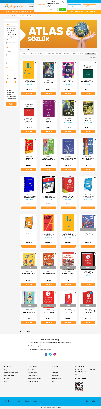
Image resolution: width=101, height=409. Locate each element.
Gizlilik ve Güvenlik (33, 381)
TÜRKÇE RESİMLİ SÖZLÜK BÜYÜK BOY (29, 159)
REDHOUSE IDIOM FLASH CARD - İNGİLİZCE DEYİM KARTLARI (29, 311)
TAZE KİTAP (9, 32)
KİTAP (7, 12)
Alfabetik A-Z (24, 53)
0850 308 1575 (82, 379)
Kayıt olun (71, 346)
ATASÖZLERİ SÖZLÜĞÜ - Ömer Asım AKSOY (28, 120)
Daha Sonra (53, 9)
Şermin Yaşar (10, 92)
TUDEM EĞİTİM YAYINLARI (10, 38)
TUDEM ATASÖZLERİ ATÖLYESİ (88, 235)
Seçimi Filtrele (11, 104)
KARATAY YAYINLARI (11, 28)
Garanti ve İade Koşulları (34, 378)
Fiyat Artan (58, 53)
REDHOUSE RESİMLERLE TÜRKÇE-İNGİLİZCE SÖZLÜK (48, 197)
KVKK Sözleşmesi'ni (34, 349)
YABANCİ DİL (10, 71)
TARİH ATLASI (88, 120)
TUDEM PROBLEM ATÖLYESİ (48, 273)
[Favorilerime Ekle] (36, 63)
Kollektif (9, 94)
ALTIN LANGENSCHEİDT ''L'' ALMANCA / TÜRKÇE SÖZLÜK (29, 82)
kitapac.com (48, 404)
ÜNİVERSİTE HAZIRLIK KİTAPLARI (21, 12)
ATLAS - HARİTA (11, 53)
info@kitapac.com (80, 375)
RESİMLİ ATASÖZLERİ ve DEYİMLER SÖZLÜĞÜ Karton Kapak (48, 159)
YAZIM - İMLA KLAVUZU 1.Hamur (68, 82)
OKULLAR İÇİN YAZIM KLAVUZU (28, 235)
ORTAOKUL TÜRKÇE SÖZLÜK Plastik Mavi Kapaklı (29, 197)
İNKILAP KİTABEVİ (11, 41)
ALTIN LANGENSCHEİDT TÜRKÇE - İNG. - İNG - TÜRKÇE (68, 235)
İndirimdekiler (55, 375)
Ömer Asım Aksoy (11, 96)
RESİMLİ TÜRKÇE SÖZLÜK (68, 273)
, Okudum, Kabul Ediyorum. (41, 349)
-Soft (42, 407)
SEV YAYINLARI (10, 30)
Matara (6, 381)
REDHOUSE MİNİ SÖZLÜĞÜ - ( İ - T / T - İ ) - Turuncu (48, 311)
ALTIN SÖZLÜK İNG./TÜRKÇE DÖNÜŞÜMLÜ (48, 235)
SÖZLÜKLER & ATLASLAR (25, 16)
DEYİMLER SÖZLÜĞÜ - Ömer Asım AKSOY (88, 82)
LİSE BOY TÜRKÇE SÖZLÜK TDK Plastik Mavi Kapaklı (68, 159)
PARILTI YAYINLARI (11, 43)
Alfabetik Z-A (33, 53)
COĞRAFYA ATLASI (48, 82)
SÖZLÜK (9, 51)
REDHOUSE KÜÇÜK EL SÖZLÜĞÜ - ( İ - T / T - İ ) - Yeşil (88, 273)
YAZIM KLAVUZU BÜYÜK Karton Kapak (88, 159)
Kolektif (9, 90)
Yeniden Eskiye (41, 53)
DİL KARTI (9, 63)
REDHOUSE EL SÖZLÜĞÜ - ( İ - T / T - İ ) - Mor (68, 311)
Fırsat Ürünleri (90, 12)
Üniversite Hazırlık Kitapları (11, 372)
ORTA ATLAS (68, 120)
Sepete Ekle (29, 93)
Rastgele (74, 53)
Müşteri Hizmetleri (56, 378)
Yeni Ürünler (55, 372)
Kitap (5, 370)
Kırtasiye (6, 378)
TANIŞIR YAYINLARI (11, 34)
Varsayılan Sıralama (90, 53)
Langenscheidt (11, 100)
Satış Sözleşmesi (32, 375)
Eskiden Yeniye (50, 53)
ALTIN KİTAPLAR (10, 36)
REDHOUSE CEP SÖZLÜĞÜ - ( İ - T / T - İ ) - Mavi (88, 311)
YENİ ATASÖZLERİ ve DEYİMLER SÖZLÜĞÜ (48, 120)
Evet (62, 9)
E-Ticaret (46, 407)
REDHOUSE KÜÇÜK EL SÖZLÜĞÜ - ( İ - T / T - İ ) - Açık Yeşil (68, 197)
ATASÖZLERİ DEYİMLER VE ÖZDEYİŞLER (88, 197)
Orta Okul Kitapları (9, 375)
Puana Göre (80, 53)
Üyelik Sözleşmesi (32, 372)
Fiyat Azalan (66, 53)
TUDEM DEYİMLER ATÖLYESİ (28, 273)
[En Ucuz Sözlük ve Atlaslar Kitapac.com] (58, 47)
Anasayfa (7, 16)
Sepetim (54, 381)
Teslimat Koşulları (33, 370)
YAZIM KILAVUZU (11, 55)
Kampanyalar (78, 12)
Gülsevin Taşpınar (11, 98)
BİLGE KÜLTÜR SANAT (48, 122)
